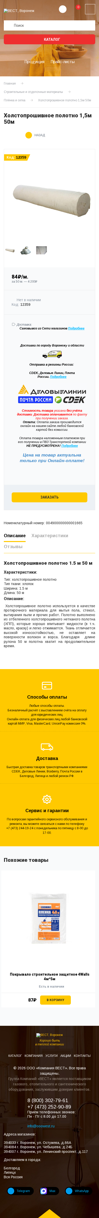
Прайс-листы (63, 62)
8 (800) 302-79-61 (47, 1100)
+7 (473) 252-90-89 (49, 1107)
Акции (66, 1056)
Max (52, 1191)
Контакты (82, 1056)
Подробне (75, 328)
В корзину (55, 1000)
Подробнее (58, 377)
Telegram (23, 1191)
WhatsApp (82, 1191)
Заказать (49, 497)
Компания (34, 1056)
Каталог (51, 39)
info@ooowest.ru (41, 1126)
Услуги (51, 1056)
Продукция (34, 62)
